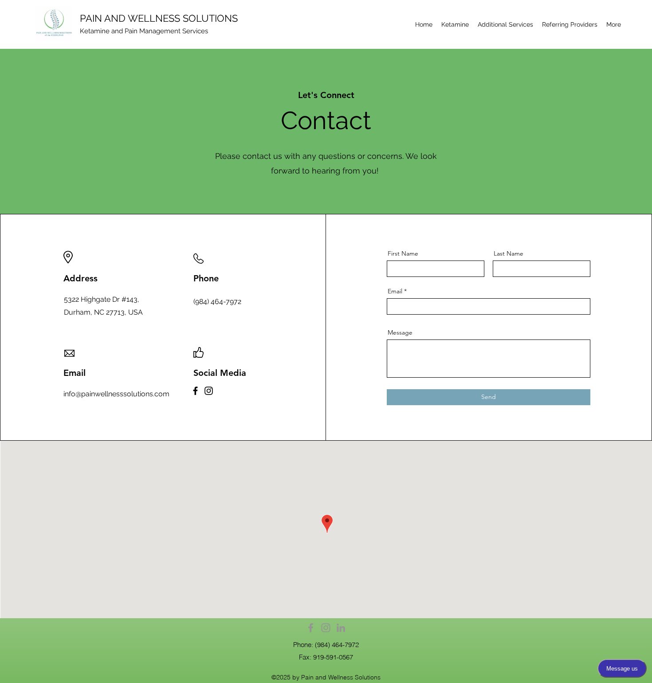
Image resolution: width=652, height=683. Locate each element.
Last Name (508, 253)
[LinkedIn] (341, 628)
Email (395, 291)
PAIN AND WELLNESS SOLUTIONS (159, 18)
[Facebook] (195, 390)
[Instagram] (208, 390)
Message (400, 332)
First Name (403, 253)
